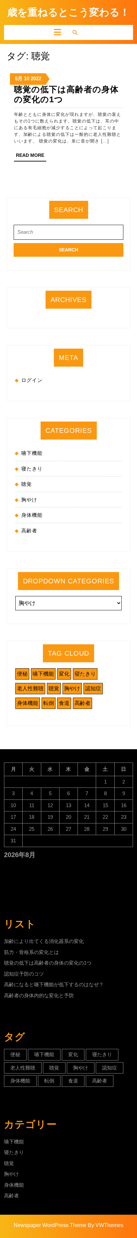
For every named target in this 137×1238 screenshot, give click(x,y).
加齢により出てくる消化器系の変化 (44, 941)
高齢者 (29, 530)
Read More (31, 156)
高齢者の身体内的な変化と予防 (39, 995)
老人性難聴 (30, 688)
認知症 (93, 688)
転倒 (48, 703)
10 (26, 78)
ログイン (32, 380)
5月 (19, 78)
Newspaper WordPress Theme (50, 1225)
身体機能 (32, 515)
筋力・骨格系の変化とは (31, 952)
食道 (64, 703)
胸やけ (29, 499)
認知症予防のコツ (24, 974)
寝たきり (32, 468)
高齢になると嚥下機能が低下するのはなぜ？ (54, 984)
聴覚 (26, 484)
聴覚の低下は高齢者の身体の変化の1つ (47, 963)
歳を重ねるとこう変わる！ (68, 12)
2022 (36, 78)
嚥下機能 (32, 453)
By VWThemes (105, 1225)
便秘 (22, 674)
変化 (64, 674)
